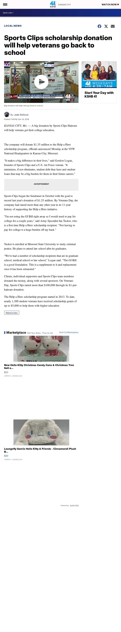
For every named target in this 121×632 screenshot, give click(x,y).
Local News (13, 25)
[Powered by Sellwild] (74, 506)
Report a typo (12, 313)
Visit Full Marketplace (69, 332)
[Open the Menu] (5, 4)
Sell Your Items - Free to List (40, 333)
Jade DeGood (21, 114)
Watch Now (109, 4)
